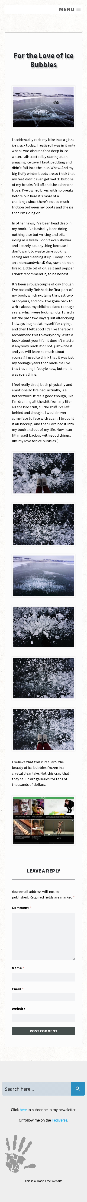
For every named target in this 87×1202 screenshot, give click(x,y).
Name (18, 967)
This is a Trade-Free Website (43, 1181)
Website (19, 1008)
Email (18, 989)
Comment (21, 907)
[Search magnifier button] (78, 1089)
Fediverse (59, 1120)
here (23, 1110)
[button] (66, 9)
